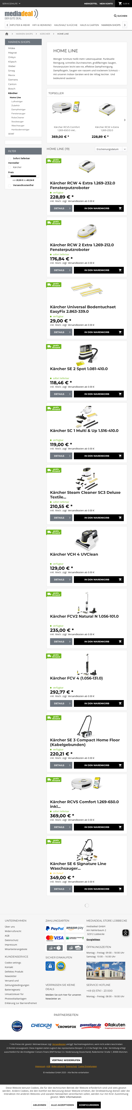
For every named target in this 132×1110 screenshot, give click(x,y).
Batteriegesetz (12, 989)
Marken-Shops (19, 42)
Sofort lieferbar (21, 158)
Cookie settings (13, 962)
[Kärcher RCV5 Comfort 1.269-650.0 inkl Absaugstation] (67, 112)
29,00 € (19, 180)
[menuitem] (91, 3)
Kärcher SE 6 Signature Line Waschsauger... (78, 865)
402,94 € (30, 180)
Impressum (11, 944)
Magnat (12, 52)
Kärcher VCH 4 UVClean (74, 554)
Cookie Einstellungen (87, 1066)
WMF (11, 133)
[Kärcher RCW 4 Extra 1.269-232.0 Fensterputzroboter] (107, 112)
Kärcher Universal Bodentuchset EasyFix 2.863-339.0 (83, 309)
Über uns (10, 926)
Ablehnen (39, 1105)
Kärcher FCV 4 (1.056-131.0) (76, 678)
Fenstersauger (18, 113)
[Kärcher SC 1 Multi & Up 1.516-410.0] (87, 417)
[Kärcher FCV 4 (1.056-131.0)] (87, 664)
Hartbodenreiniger (20, 129)
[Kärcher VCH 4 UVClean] (87, 541)
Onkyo (12, 57)
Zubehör (15, 105)
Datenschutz (11, 940)
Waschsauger (17, 125)
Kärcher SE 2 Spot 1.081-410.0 (79, 369)
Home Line (15, 97)
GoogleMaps (93, 939)
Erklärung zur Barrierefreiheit (21, 1003)
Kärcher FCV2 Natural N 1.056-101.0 (84, 616)
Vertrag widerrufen (66, 1060)
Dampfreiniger (18, 109)
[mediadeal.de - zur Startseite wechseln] (21, 14)
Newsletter (11, 976)
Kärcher (13, 93)
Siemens (13, 79)
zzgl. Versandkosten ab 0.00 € (78, 201)
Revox (11, 75)
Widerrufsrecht (13, 931)
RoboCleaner (17, 117)
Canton (12, 84)
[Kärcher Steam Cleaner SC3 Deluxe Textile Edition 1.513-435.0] (87, 479)
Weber (12, 66)
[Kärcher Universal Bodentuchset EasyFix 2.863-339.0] (87, 293)
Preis (11, 172)
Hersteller (13, 162)
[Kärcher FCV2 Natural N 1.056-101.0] (87, 603)
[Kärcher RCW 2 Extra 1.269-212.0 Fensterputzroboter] (87, 231)
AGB (7, 935)
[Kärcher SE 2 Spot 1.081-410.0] (87, 355)
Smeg (11, 70)
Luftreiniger (17, 101)
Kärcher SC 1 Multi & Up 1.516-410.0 (84, 430)
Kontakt (9, 967)
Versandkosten (59, 1044)
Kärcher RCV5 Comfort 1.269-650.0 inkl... (67, 129)
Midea (11, 48)
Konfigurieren (89, 1105)
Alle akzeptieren (62, 1105)
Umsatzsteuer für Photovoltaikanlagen (16, 996)
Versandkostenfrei (23, 185)
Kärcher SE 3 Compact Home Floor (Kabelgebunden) (85, 742)
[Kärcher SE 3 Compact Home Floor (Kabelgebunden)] (87, 726)
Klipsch (12, 61)
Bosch (11, 88)
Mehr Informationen (70, 1096)
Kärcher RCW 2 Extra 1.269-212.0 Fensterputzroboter (82, 247)
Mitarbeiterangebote (16, 949)
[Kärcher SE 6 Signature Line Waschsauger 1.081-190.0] (87, 850)
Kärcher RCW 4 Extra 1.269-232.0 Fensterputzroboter (107, 129)
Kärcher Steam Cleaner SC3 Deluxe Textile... (85, 494)
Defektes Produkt (14, 971)
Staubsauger (17, 121)
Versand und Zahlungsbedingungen (17, 983)
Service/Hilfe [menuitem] (10, 3)
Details (59, 208)
